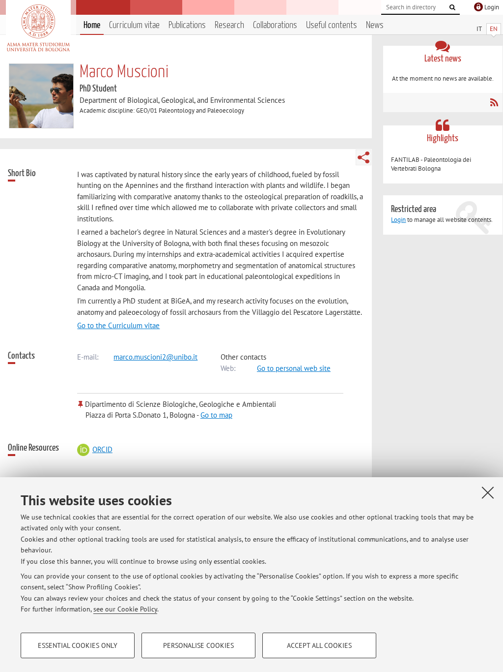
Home (92, 25)
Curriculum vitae (134, 25)
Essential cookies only (77, 645)
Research (229, 25)
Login (398, 219)
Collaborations (275, 25)
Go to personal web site (294, 368)
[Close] (488, 492)
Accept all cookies (319, 645)
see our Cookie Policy (125, 609)
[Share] (363, 157)
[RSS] (494, 102)
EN (494, 29)
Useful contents (331, 25)
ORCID (102, 449)
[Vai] (452, 7)
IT (479, 29)
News (375, 25)
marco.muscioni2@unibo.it (155, 357)
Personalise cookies (198, 645)
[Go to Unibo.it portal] (38, 28)
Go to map (216, 415)
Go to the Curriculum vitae (118, 325)
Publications (187, 25)
